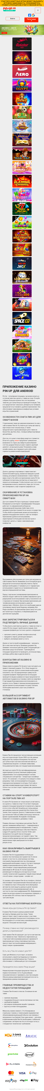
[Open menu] (38, 10)
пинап (17, 440)
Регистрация (31, 19)
